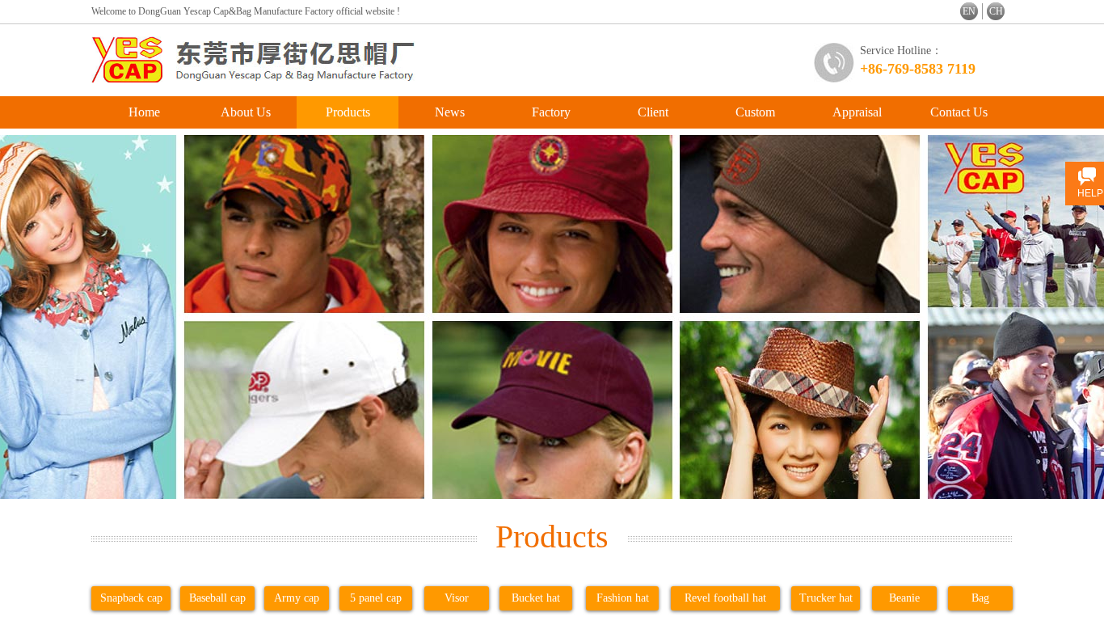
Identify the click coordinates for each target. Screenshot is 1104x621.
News (450, 112)
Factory (551, 112)
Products (348, 112)
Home (144, 112)
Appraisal (857, 112)
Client (653, 112)
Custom (755, 112)
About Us (246, 112)
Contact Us (959, 112)
